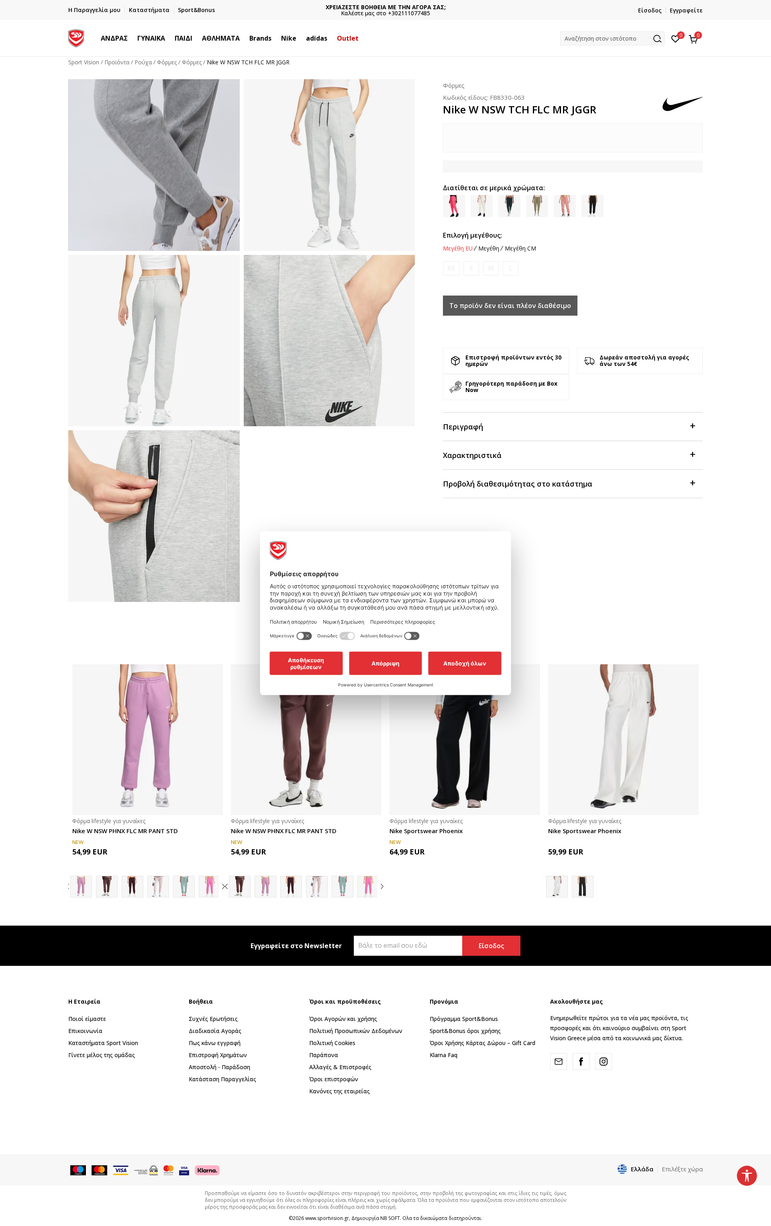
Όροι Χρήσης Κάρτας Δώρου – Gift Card (482, 1043)
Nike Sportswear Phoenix (426, 831)
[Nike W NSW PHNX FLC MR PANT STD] (147, 739)
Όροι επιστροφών (333, 1079)
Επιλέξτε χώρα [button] (682, 1169)
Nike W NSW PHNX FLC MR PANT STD (125, 831)
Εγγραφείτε (686, 10)
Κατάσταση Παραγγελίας (222, 1079)
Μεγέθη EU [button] (458, 248)
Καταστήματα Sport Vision (103, 1043)
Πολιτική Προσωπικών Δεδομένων (355, 1031)
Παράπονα (323, 1055)
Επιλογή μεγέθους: (472, 235)
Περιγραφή (463, 426)
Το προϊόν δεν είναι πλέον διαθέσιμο (510, 305)
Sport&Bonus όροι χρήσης (465, 1031)
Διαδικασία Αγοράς (215, 1031)
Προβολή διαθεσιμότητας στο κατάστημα (517, 484)
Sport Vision (83, 62)
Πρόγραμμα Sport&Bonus (464, 1019)
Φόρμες (167, 62)
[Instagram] (604, 1061)
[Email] (559, 1061)
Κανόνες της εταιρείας (339, 1091)
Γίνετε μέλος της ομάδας (101, 1055)
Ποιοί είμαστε (87, 1019)
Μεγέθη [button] (488, 248)
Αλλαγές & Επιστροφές (340, 1067)
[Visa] (184, 1169)
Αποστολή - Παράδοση (219, 1067)
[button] (131, 38)
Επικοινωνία (85, 1031)
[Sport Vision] (76, 37)
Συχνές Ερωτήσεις (213, 1019)
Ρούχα (143, 62)
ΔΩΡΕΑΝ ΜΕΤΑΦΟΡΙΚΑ (385, 7)
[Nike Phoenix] (132, 886)
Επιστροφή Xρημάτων (218, 1055)
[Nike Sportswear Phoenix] (465, 739)
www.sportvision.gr (327, 1218)
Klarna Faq (443, 1055)
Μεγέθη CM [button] (520, 248)
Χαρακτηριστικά (472, 455)
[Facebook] (581, 1061)
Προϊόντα (116, 62)
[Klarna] (207, 1169)
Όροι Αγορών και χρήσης (343, 1019)
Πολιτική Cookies (332, 1043)
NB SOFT (390, 1218)
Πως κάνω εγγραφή (215, 1043)
